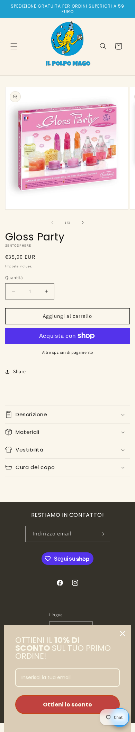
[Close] (122, 633)
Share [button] (19, 371)
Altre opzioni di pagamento (67, 352)
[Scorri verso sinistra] (52, 222)
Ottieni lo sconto (67, 705)
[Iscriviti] (102, 534)
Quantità (14, 278)
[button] (13, 46)
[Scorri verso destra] (82, 222)
